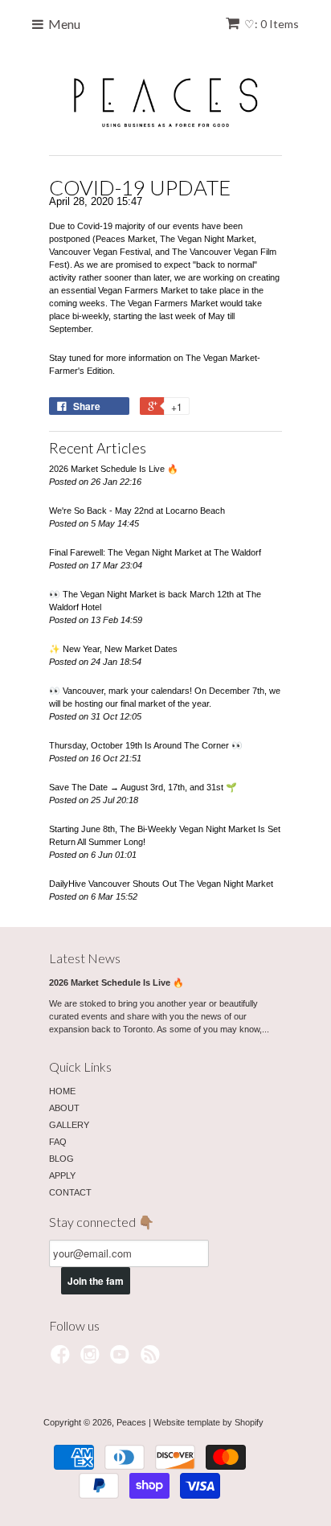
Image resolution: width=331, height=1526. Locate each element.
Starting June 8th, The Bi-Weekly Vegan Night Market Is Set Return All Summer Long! (164, 835)
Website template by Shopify (208, 1422)
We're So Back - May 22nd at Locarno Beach (137, 510)
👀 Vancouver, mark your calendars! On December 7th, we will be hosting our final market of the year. (164, 697)
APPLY (62, 1175)
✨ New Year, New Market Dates (113, 649)
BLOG (61, 1158)
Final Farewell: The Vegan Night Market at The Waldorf (155, 552)
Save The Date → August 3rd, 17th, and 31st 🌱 (143, 787)
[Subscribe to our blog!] (153, 1359)
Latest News (85, 958)
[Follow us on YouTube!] (122, 1359)
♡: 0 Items (271, 24)
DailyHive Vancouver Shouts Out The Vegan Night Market (161, 883)
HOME (62, 1091)
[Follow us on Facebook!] (63, 1359)
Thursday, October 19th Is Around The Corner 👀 (146, 745)
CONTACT (70, 1192)
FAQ (58, 1142)
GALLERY (69, 1125)
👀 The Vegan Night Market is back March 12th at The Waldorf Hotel (155, 600)
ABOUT (64, 1108)
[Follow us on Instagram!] (92, 1359)
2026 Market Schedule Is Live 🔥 (113, 469)
